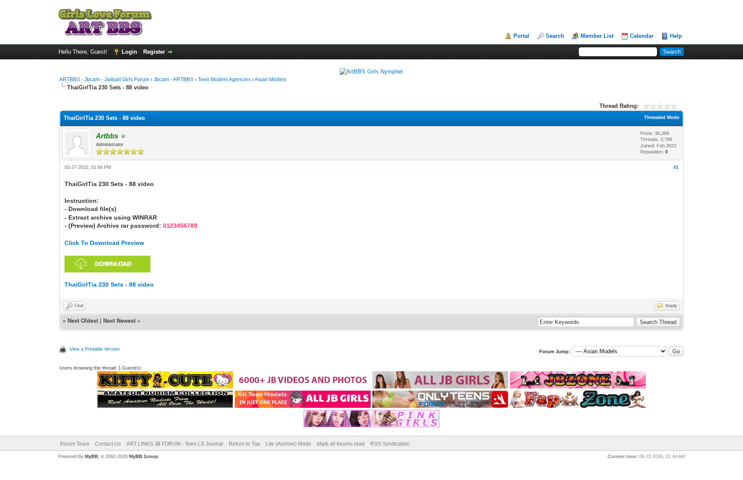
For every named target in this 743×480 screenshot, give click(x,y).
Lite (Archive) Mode (288, 444)
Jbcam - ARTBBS (173, 79)
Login (129, 52)
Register (154, 52)
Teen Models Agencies (224, 79)
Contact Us (108, 444)
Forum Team (74, 444)
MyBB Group (143, 456)
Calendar (642, 36)
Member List (597, 36)
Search (555, 36)
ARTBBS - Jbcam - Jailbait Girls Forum (104, 79)
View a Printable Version (95, 349)
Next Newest (119, 321)
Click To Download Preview (104, 242)
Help (676, 36)
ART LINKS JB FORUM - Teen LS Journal (174, 444)
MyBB (91, 456)
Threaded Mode (661, 117)
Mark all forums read (341, 444)
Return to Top (244, 444)
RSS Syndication (390, 444)
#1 (676, 167)
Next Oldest (83, 321)
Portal (521, 36)
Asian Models (270, 79)
